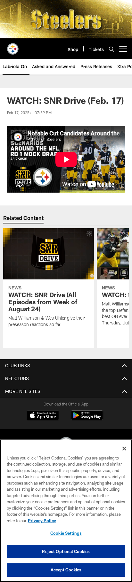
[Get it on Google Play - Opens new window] (87, 418)
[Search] (111, 49)
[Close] (124, 448)
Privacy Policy (42, 520)
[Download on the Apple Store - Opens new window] (43, 416)
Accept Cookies (66, 569)
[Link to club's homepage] (13, 46)
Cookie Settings (66, 533)
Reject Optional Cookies (66, 551)
